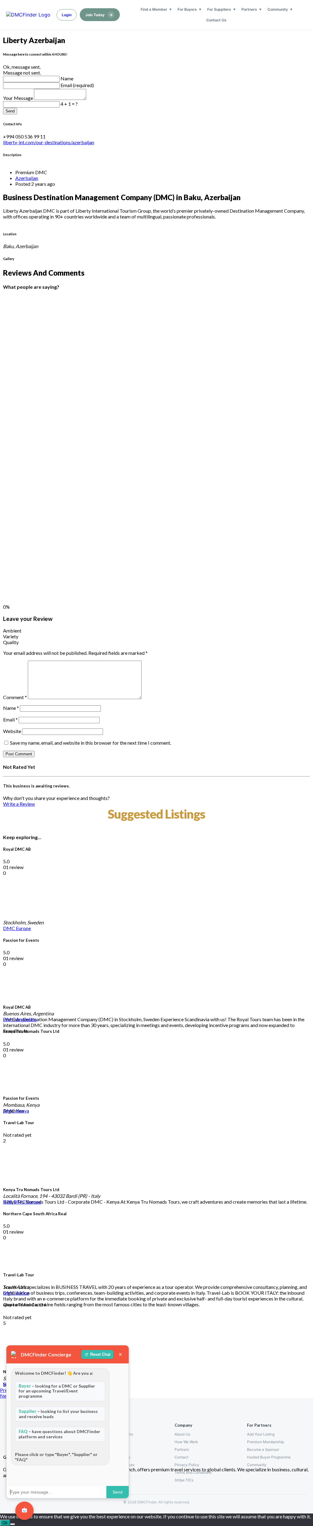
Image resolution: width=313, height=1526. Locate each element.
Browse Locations (117, 1434)
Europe (23, 928)
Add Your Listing (260, 1434)
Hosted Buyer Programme (269, 1457)
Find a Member (154, 9)
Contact (181, 1457)
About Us (182, 1434)
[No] (12, 1524)
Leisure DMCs (114, 1449)
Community (277, 9)
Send (10, 111)
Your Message (18, 98)
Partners (249, 9)
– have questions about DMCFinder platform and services (59, 1434)
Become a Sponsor (263, 1449)
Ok (5, 1522)
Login (67, 15)
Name (67, 78)
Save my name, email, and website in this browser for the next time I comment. (90, 743)
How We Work (186, 1442)
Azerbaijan (26, 178)
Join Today (99, 14)
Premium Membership (265, 1442)
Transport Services (118, 1464)
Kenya (22, 1110)
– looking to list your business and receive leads (58, 1414)
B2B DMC (14, 1202)
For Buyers (187, 9)
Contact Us (216, 20)
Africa (22, 1293)
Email (10, 719)
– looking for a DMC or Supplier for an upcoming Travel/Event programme (57, 1391)
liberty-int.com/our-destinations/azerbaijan (48, 142)
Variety (10, 636)
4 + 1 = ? (69, 104)
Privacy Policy (187, 1464)
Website (12, 731)
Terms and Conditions (193, 1472)
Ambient (12, 630)
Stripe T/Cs (184, 1480)
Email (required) (77, 85)
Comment (15, 697)
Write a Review (19, 804)
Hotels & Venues (116, 1457)
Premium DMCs (115, 1442)
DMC (9, 928)
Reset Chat (100, 1354)
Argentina (26, 1019)
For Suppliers (219, 9)
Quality (11, 642)
